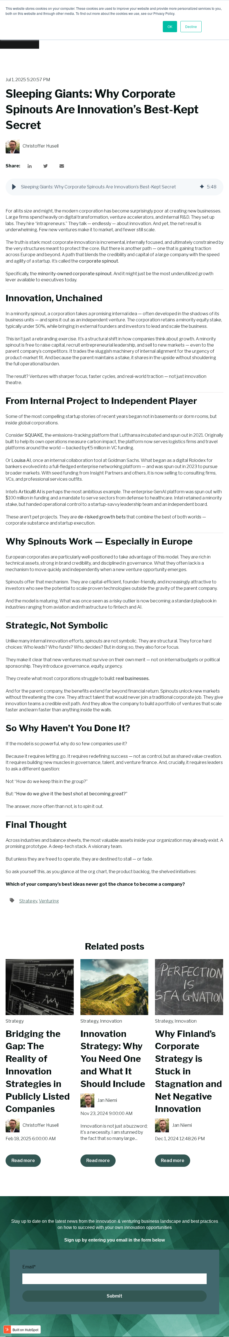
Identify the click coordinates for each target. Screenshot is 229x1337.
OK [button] (170, 26)
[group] (114, 187)
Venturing (49, 901)
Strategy (28, 901)
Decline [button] (191, 26)
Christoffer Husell (41, 146)
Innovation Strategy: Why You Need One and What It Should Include (112, 1058)
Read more (23, 1160)
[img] (202, 187)
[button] (14, 187)
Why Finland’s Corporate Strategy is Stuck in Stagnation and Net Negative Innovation (188, 1071)
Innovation (111, 1021)
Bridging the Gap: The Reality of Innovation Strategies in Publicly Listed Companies (38, 1071)
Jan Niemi (107, 1100)
